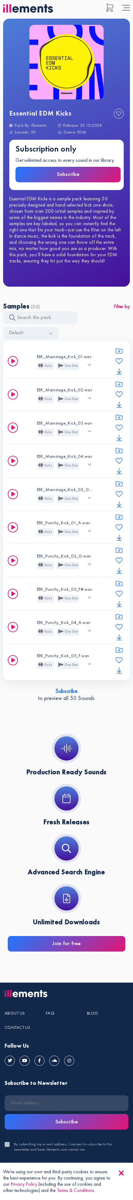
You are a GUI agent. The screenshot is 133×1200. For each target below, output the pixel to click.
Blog (92, 1013)
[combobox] (31, 333)
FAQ (50, 1013)
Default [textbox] (16, 333)
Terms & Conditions (75, 1190)
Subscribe (68, 174)
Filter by (122, 306)
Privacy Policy (24, 1184)
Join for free (67, 943)
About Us (15, 1013)
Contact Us (17, 1027)
